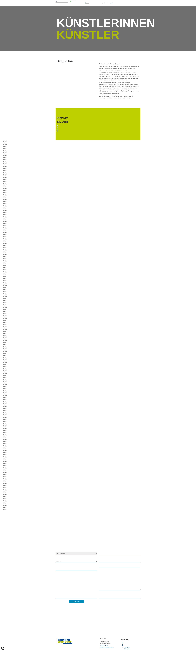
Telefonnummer (103, 558)
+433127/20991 (79, 542)
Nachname (101, 594)
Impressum (126, 647)
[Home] (62, 3)
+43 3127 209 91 (104, 645)
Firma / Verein (59, 565)
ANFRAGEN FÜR (59, 550)
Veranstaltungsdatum (61, 558)
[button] (111, 3)
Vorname (58, 594)
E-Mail (100, 550)
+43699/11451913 (90, 542)
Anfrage (101, 565)
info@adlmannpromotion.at (70, 544)
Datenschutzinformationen (132, 627)
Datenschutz (127, 649)
